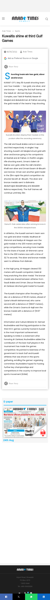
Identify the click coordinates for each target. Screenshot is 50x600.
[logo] (25, 19)
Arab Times (6, 31)
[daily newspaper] (25, 422)
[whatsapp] (31, 597)
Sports (17, 31)
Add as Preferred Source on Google (23, 58)
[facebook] (6, 597)
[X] (19, 597)
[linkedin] (44, 597)
